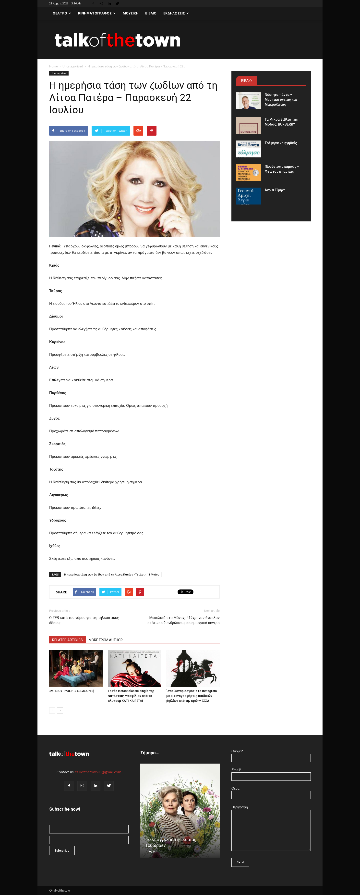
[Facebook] (93, 3)
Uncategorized (72, 66)
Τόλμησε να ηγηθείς (281, 143)
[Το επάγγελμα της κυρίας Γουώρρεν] (180, 813)
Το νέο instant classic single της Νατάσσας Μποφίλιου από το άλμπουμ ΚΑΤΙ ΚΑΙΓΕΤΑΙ (131, 696)
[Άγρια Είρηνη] (248, 196)
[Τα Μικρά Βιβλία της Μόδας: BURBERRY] (248, 125)
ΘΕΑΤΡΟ (60, 13)
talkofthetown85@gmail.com (98, 772)
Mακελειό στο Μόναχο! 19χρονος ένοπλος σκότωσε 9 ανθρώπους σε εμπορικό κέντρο (183, 620)
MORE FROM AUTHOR (106, 640)
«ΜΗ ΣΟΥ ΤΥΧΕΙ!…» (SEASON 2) (71, 691)
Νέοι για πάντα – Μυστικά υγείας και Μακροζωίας (281, 99)
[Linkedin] (109, 3)
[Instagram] (101, 3)
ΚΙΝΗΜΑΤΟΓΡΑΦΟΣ (95, 13)
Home (53, 66)
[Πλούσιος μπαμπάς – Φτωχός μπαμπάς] (248, 172)
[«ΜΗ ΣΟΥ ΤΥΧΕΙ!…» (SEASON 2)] (76, 668)
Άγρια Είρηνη (275, 190)
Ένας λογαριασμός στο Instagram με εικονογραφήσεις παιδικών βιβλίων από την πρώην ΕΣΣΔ (191, 696)
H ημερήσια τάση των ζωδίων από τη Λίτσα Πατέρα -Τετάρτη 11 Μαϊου (111, 574)
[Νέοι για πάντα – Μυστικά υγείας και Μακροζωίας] (248, 100)
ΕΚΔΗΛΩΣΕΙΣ (174, 13)
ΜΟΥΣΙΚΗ (130, 13)
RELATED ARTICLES (67, 640)
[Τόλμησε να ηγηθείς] (248, 149)
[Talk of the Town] (180, 39)
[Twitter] (117, 3)
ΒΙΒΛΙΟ (150, 13)
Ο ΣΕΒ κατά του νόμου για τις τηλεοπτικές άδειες (84, 620)
